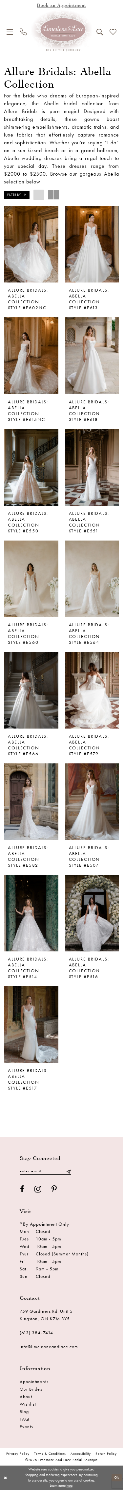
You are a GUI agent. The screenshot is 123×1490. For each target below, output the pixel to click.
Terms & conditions (50, 1454)
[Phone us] (23, 31)
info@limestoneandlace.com (49, 1347)
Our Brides (31, 1389)
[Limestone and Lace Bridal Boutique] (61, 30)
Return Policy (106, 1454)
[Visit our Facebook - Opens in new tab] (22, 1189)
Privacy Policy (18, 1454)
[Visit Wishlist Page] (113, 31)
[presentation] (31, 244)
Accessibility (81, 1454)
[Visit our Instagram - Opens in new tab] (38, 1189)
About (26, 1396)
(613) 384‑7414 (36, 1333)
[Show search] (99, 32)
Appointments (34, 1381)
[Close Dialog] (5, 1478)
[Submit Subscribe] (68, 1171)
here (69, 1485)
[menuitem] (9, 32)
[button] (9, 32)
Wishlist (28, 1404)
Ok (116, 1477)
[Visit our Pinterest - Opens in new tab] (54, 1189)
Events (26, 1426)
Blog (24, 1411)
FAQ (24, 1419)
